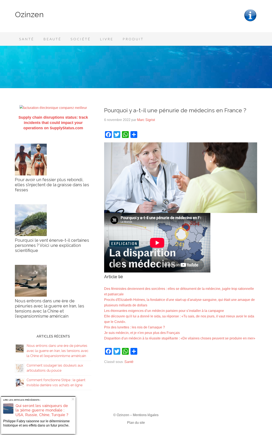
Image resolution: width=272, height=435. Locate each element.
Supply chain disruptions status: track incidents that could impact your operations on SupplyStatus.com (53, 122)
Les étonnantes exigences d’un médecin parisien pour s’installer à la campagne (164, 311)
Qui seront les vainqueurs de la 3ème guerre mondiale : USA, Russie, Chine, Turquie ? (42, 410)
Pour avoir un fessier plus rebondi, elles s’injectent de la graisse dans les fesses (52, 184)
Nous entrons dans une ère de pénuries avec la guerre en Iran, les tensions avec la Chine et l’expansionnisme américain (49, 308)
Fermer (73, 399)
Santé (129, 362)
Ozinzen (29, 14)
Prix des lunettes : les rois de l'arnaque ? (134, 327)
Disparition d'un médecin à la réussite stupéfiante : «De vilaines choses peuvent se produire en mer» (179, 338)
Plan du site (136, 422)
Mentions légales (146, 415)
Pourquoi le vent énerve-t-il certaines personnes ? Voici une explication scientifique (52, 245)
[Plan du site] (250, 21)
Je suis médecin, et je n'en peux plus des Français (142, 333)
